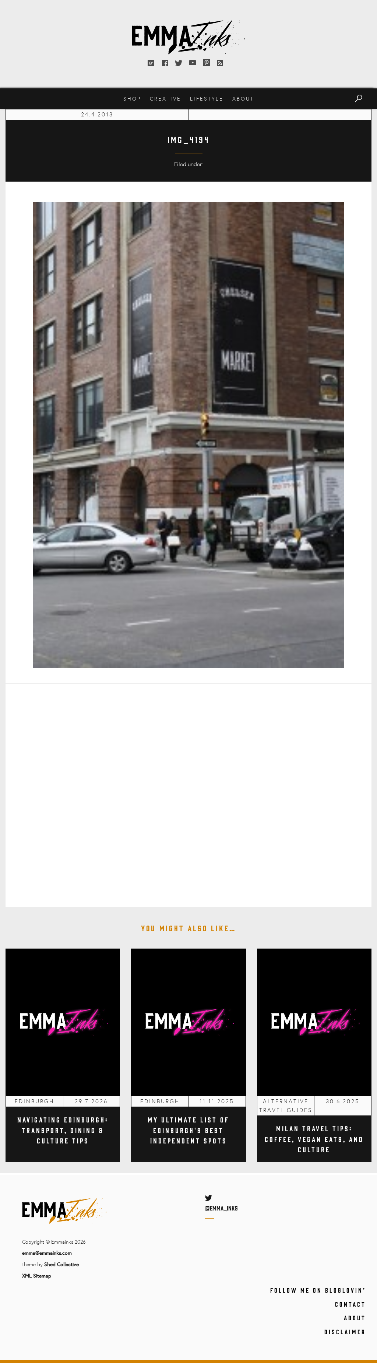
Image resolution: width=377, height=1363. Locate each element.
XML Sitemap (36, 1275)
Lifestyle (206, 98)
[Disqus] (188, 790)
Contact (350, 1304)
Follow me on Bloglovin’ (318, 1290)
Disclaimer (345, 1331)
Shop (132, 98)
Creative (165, 98)
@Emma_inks (221, 1208)
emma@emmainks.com (47, 1252)
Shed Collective (61, 1264)
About (243, 98)
